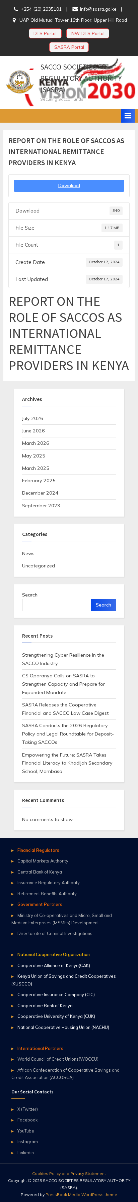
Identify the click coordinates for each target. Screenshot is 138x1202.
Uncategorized (38, 566)
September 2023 (41, 506)
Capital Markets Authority (42, 860)
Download (69, 185)
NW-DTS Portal (88, 33)
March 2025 (35, 468)
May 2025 (33, 456)
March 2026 (35, 443)
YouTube (25, 1130)
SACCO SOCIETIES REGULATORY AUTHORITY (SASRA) (81, 78)
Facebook (27, 1119)
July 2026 (32, 418)
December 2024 (40, 493)
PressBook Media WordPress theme (81, 1194)
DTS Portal (45, 33)
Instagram (27, 1141)
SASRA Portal (69, 47)
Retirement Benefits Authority (47, 893)
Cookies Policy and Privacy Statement (69, 1173)
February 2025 (39, 481)
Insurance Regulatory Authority (48, 882)
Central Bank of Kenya (39, 872)
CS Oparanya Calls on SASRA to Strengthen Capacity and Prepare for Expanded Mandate (63, 684)
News (28, 553)
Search (30, 595)
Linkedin (25, 1152)
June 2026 (33, 431)
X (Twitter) (27, 1109)
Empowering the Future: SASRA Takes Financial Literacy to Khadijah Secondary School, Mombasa (67, 763)
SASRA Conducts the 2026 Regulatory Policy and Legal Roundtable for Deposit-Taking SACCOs (68, 733)
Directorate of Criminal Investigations (54, 933)
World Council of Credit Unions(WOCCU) (57, 1059)
